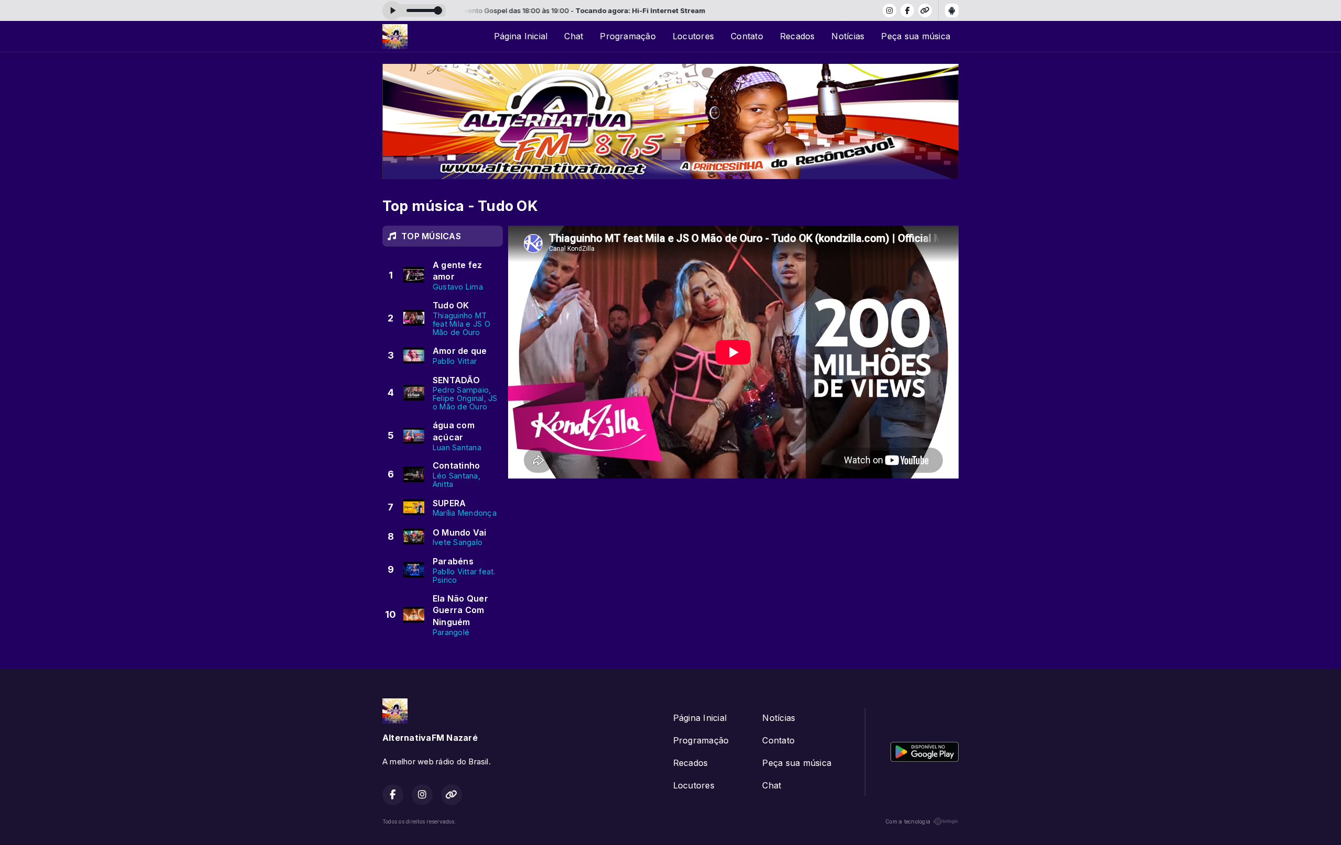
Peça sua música (915, 36)
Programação (628, 36)
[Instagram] (889, 10)
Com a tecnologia (907, 821)
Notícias (847, 36)
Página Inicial (520, 36)
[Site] (925, 10)
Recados (797, 36)
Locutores (693, 36)
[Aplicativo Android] (952, 10)
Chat (573, 36)
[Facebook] (907, 10)
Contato (747, 36)
